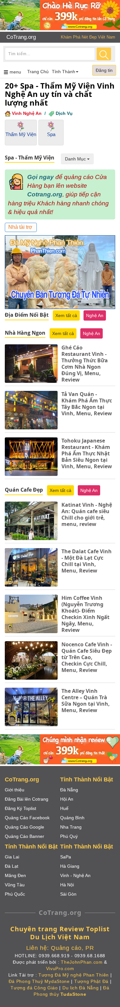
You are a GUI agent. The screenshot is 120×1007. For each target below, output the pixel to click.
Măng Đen (15, 875)
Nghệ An (94, 315)
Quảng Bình (72, 817)
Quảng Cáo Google (24, 827)
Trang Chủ (38, 71)
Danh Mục (76, 158)
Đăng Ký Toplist (20, 808)
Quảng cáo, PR (72, 948)
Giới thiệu (14, 789)
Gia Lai (12, 856)
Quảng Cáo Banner (24, 836)
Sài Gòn (68, 894)
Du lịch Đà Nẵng (80, 987)
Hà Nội (67, 884)
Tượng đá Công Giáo (34, 987)
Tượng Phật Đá (91, 981)
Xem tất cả (66, 315)
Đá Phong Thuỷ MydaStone (39, 981)
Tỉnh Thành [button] (63, 71)
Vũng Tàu (15, 884)
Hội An (66, 799)
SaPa (65, 856)
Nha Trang (71, 827)
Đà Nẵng (69, 789)
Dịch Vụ (64, 113)
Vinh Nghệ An (27, 113)
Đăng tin (104, 70)
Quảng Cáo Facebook (27, 817)
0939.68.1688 (90, 955)
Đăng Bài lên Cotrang (26, 799)
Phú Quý (69, 836)
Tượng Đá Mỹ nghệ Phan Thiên (73, 974)
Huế (64, 808)
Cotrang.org (44, 194)
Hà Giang (69, 866)
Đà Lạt (11, 866)
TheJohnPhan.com (82, 962)
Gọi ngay (40, 177)
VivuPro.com (60, 968)
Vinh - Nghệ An (75, 875)
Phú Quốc (15, 894)
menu (16, 73)
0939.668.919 (54, 955)
